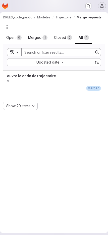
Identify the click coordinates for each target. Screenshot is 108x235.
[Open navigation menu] (14, 6)
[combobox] (50, 62)
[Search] (97, 52)
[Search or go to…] (88, 6)
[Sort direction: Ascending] (97, 62)
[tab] (14, 37)
